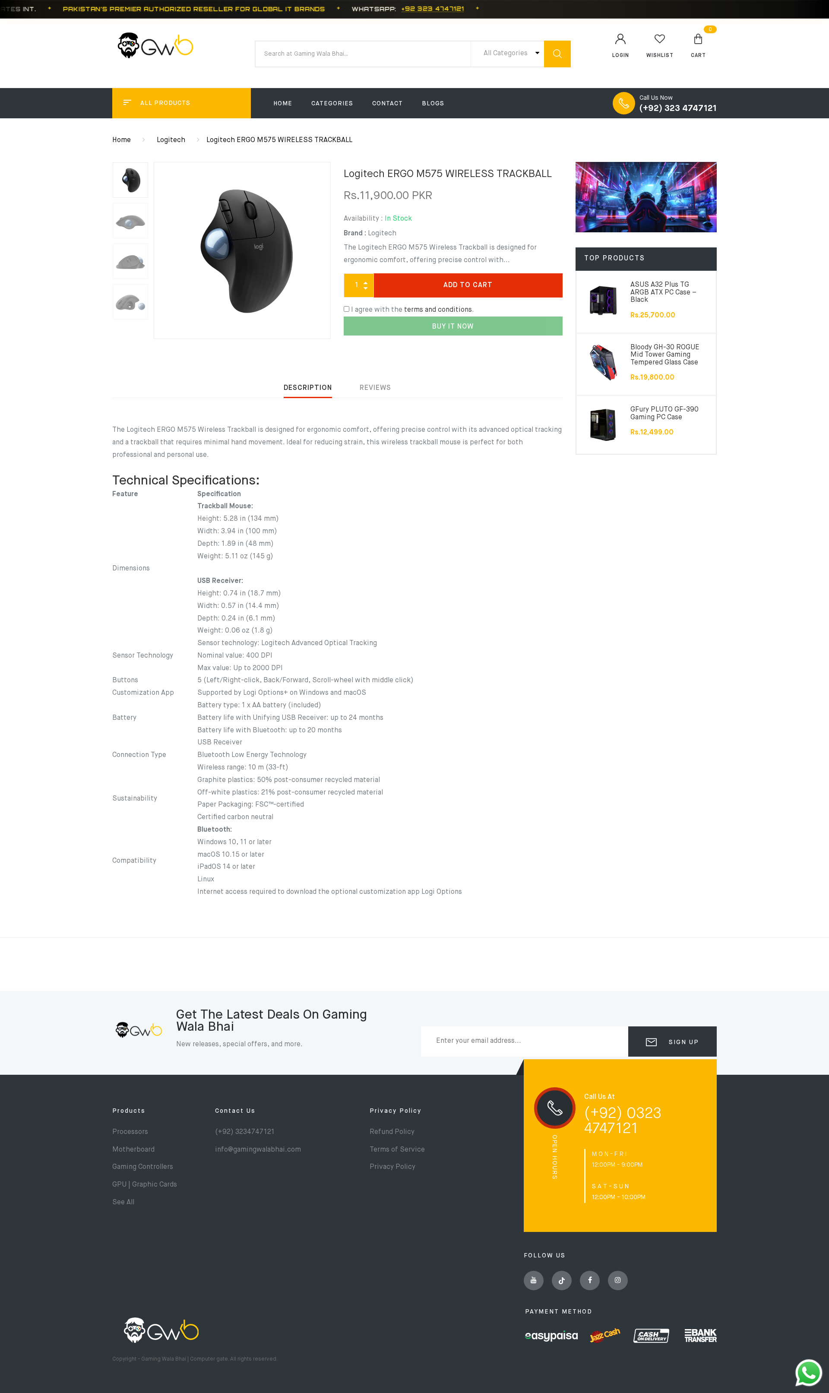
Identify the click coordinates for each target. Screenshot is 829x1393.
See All (123, 1202)
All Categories (506, 53)
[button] (698, 45)
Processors (130, 1132)
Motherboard (133, 1149)
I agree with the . (412, 310)
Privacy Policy (395, 1111)
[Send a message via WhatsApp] (809, 1373)
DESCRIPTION (308, 388)
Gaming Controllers (142, 1167)
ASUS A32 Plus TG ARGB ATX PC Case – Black (663, 293)
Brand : (355, 233)
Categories (332, 104)
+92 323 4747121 (433, 9)
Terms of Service (397, 1149)
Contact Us (235, 1111)
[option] (242, 250)
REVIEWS (375, 388)
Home (282, 104)
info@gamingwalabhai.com (258, 1149)
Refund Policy (392, 1132)
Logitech (171, 140)
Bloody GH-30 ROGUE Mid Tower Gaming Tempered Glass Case (664, 355)
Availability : (363, 218)
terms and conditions (438, 310)
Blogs (433, 104)
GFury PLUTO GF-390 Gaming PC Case (664, 413)
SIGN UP (682, 1042)
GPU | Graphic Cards (144, 1184)
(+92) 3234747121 (245, 1132)
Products (129, 1111)
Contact (387, 104)
